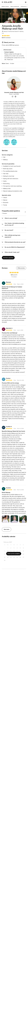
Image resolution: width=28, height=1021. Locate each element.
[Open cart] (25, 2)
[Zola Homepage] (8, 2)
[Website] (15, 96)
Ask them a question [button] (8, 257)
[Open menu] (2, 2)
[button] (23, 19)
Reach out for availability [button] (14, 553)
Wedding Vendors (5, 6)
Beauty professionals (15, 6)
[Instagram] (12, 96)
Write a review (21, 268)
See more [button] (6, 529)
